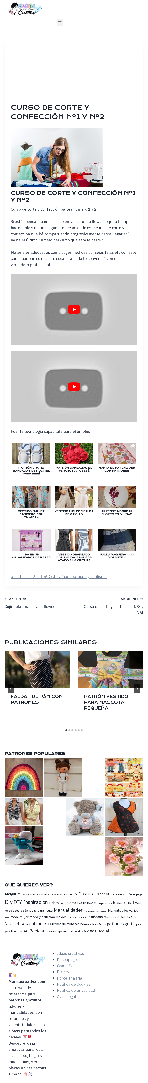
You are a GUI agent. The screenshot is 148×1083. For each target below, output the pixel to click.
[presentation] (37, 669)
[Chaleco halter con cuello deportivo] (24, 811)
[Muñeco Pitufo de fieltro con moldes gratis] (24, 845)
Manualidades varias (123, 910)
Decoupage (135, 894)
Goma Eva (74, 903)
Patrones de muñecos (93, 924)
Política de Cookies (73, 984)
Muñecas (95, 916)
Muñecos (132, 917)
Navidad (12, 923)
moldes (61, 917)
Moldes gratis (73, 917)
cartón (33, 894)
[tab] (66, 730)
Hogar (101, 903)
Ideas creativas (127, 902)
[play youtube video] (74, 309)
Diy (9, 902)
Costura (53, 576)
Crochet (102, 893)
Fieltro (54, 903)
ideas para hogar (41, 910)
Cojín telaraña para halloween (31, 603)
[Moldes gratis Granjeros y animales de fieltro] (124, 777)
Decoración (118, 894)
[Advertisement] (77, 74)
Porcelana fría (19, 931)
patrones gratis (121, 923)
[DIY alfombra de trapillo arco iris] (24, 777)
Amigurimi (13, 894)
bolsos (25, 894)
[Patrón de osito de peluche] (85, 817)
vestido (78, 931)
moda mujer (19, 917)
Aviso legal (66, 996)
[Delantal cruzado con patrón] (124, 817)
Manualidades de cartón (95, 911)
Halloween (90, 903)
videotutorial (96, 931)
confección (22, 576)
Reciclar (37, 931)
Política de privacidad (76, 990)
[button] (60, 22)
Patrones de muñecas (63, 924)
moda (7, 917)
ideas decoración (16, 910)
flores (63, 903)
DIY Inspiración (31, 902)
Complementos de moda (50, 894)
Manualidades (68, 910)
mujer (84, 917)
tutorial (68, 931)
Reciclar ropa (54, 931)
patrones (38, 923)
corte (39, 576)
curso (67, 576)
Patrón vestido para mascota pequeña (106, 702)
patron (24, 924)
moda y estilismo (90, 576)
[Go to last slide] (11, 688)
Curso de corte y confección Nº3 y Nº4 (113, 606)
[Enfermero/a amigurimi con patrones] (63, 777)
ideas (108, 903)
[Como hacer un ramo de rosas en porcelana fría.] (124, 856)
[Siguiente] (137, 688)
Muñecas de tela (115, 917)
